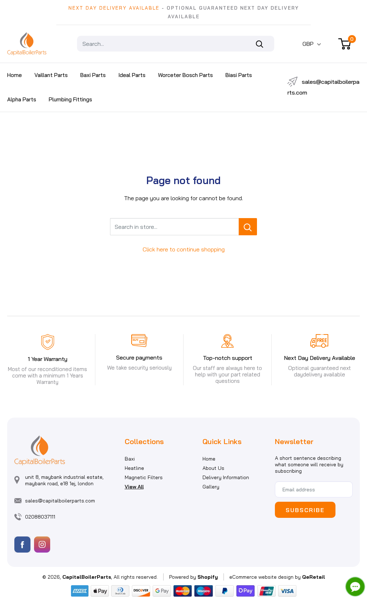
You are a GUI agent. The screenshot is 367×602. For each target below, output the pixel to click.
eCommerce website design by (265, 577)
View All (134, 486)
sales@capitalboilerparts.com (323, 87)
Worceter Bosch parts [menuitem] (185, 75)
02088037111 (40, 517)
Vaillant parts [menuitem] (51, 75)
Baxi (130, 459)
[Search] (263, 44)
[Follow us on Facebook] (22, 544)
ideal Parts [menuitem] (132, 75)
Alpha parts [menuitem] (21, 99)
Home (208, 459)
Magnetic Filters (144, 477)
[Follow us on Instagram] (42, 544)
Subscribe (305, 510)
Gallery (210, 486)
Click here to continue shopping (184, 249)
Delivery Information (225, 477)
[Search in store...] (248, 226)
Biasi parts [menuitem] (238, 75)
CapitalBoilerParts (86, 577)
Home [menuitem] (14, 75)
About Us (213, 468)
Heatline (134, 468)
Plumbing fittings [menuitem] (70, 99)
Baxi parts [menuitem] (93, 75)
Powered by (193, 577)
